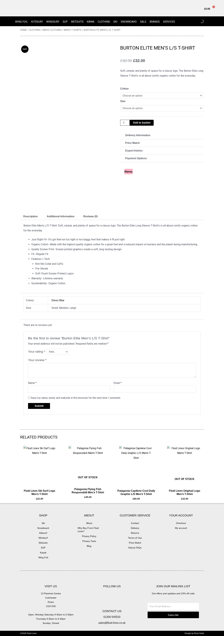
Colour (124, 88)
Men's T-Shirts (72, 29)
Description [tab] (30, 216)
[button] (162, 135)
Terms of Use (135, 538)
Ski (115, 21)
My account (181, 528)
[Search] (199, 21)
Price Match (132, 143)
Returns (135, 533)
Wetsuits (77, 21)
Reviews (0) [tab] (90, 216)
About (89, 523)
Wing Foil (21, 21)
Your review (37, 360)
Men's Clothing (52, 29)
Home (23, 29)
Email (118, 383)
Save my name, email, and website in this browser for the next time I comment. (76, 397)
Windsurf (52, 21)
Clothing (104, 21)
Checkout (181, 523)
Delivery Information (137, 135)
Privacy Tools (89, 541)
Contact (135, 523)
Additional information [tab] (60, 216)
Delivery (135, 528)
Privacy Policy (89, 536)
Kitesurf (37, 21)
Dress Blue (57, 300)
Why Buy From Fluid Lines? (88, 530)
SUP (65, 21)
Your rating (36, 351)
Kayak (90, 21)
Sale (143, 21)
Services (169, 21)
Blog (89, 546)
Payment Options (136, 158)
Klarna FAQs (135, 547)
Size (122, 101)
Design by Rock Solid (194, 633)
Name (32, 383)
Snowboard (129, 21)
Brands (155, 21)
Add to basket (141, 122)
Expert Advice (134, 150)
